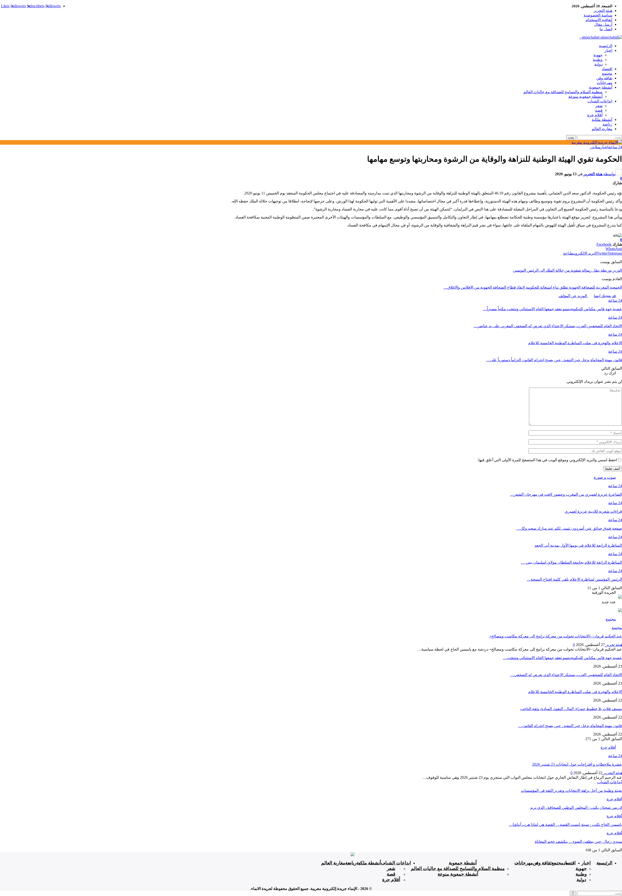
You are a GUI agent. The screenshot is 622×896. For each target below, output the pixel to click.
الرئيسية (605, 46)
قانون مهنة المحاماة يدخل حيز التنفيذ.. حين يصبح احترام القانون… (570, 726)
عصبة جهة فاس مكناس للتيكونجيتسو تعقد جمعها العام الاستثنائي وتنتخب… (562, 658)
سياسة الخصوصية (598, 15)
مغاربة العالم (602, 129)
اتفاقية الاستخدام (599, 20)
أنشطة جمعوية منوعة (585, 96)
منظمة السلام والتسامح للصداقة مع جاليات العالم (563, 92)
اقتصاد (607, 69)
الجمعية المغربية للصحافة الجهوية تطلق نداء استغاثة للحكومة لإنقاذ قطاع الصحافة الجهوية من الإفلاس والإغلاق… (533, 287)
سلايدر (595, 147)
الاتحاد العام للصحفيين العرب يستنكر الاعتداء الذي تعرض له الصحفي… (566, 675)
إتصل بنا (606, 29)
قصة (599, 110)
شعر (599, 106)
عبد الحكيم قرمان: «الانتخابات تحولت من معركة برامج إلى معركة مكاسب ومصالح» (555, 636)
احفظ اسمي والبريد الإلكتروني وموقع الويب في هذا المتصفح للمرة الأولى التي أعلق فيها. (547, 460)
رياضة (607, 124)
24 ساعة (615, 147)
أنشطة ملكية (602, 119)
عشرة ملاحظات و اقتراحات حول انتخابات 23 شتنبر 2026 (577, 764)
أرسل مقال (603, 24)
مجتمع (607, 73)
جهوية (598, 55)
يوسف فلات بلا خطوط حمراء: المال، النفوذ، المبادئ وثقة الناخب (571, 709)
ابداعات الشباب (599, 101)
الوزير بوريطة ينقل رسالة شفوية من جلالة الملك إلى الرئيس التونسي (567, 270)
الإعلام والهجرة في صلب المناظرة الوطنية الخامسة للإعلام (575, 692)
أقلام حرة (595, 115)
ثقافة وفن (604, 78)
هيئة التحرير (603, 10)
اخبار (608, 50)
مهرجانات (604, 83)
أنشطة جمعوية (600, 87)
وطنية (598, 60)
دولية (598, 64)
